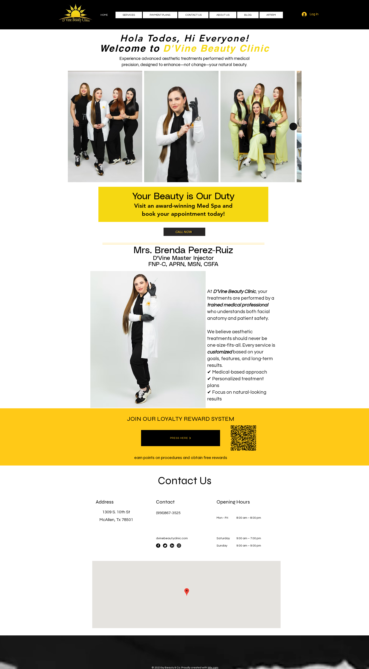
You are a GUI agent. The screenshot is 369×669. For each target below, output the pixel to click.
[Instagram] (179, 545)
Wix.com (213, 667)
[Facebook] (158, 545)
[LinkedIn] (172, 545)
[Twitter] (165, 545)
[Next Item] (293, 126)
